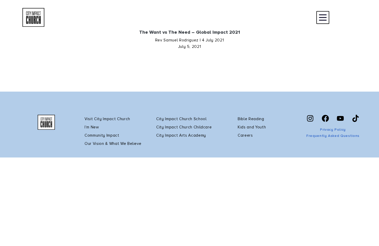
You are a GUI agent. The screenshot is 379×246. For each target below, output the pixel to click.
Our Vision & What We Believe (113, 143)
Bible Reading (251, 119)
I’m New (92, 127)
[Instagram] (310, 118)
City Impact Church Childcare (184, 127)
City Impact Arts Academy (181, 135)
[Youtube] (340, 118)
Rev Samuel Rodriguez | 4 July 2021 (189, 40)
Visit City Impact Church (107, 119)
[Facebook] (325, 118)
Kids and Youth (252, 127)
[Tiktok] (355, 118)
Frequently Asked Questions (332, 136)
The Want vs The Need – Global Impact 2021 (189, 32)
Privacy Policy (333, 129)
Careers (245, 135)
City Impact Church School (181, 119)
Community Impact (102, 135)
